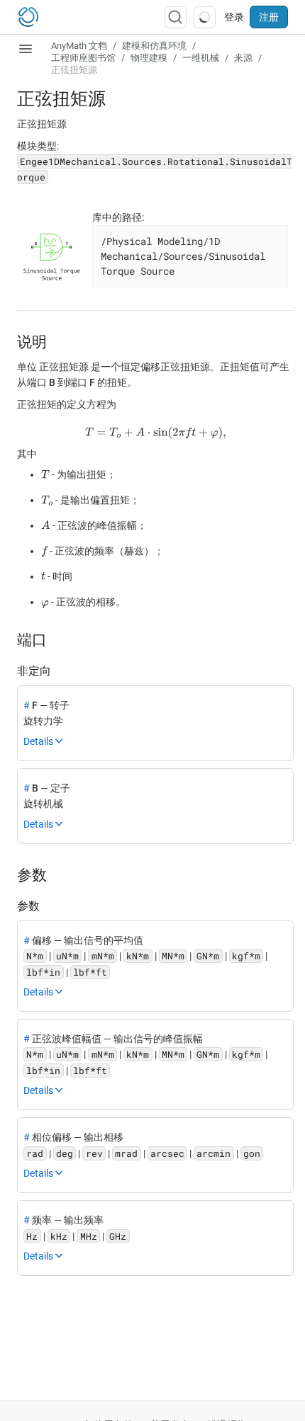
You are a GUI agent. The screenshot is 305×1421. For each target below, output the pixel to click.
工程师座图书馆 (83, 57)
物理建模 (149, 57)
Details (38, 741)
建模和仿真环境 (154, 45)
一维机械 (200, 57)
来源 (243, 57)
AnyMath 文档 (79, 45)
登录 (234, 17)
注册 (269, 17)
